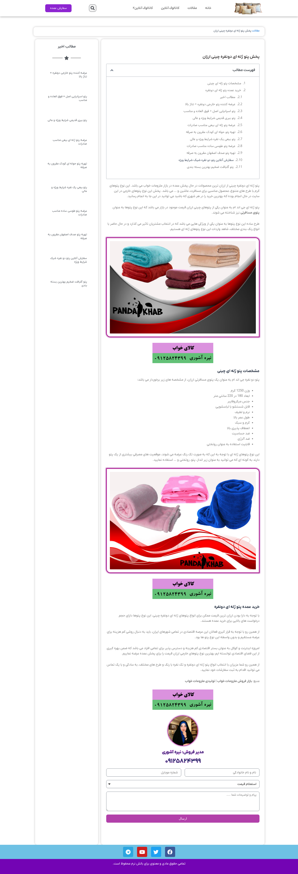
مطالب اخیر (227, 97)
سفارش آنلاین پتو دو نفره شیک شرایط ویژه (206, 160)
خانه (208, 8)
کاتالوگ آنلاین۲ (143, 8)
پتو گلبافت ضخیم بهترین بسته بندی (210, 166)
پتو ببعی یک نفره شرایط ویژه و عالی (212, 139)
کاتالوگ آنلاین (170, 8)
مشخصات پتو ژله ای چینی (224, 83)
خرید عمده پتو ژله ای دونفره (223, 90)
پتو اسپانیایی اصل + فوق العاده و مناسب (209, 111)
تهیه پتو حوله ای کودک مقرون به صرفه (210, 132)
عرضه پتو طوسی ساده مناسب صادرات (211, 146)
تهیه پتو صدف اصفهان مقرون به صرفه (211, 152)
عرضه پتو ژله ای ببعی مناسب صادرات (211, 125)
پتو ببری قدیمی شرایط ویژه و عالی (214, 118)
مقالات (192, 8)
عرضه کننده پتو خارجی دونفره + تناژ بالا (210, 104)
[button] (92, 8)
